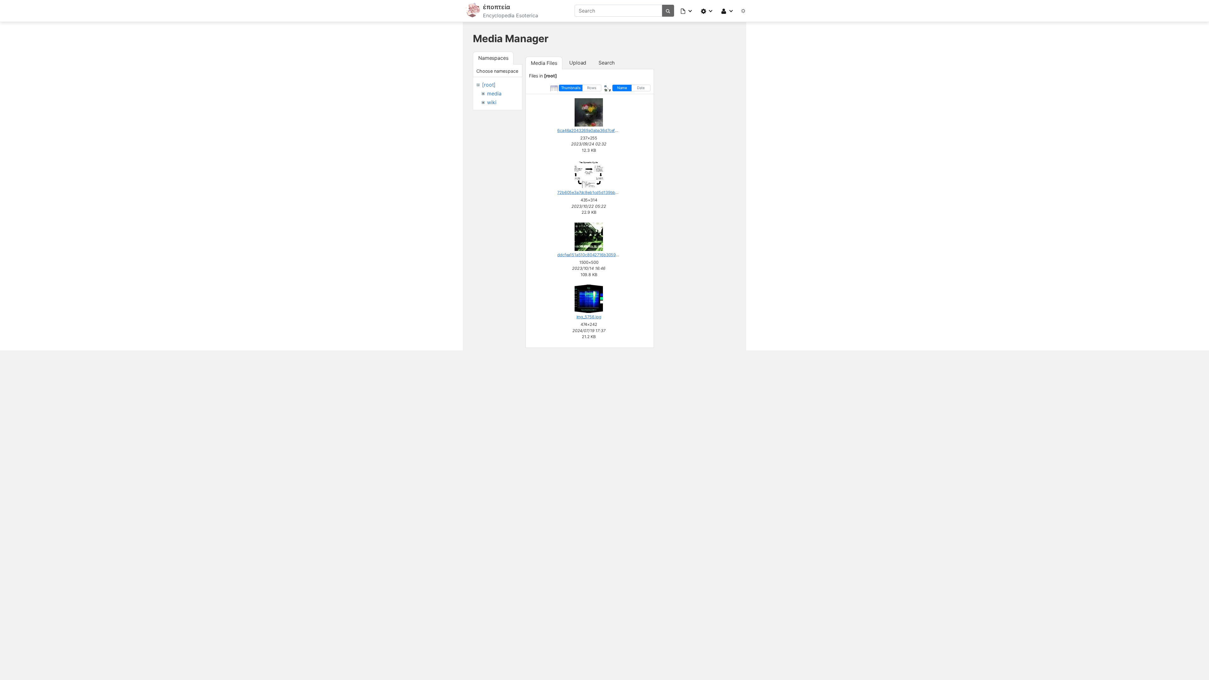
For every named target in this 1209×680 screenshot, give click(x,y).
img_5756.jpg (588, 316)
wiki (491, 102)
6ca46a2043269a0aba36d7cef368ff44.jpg (597, 130)
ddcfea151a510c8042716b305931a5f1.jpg (596, 254)
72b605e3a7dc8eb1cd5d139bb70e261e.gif (597, 192)
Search (607, 63)
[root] (489, 85)
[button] (686, 10)
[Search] (668, 11)
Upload (577, 63)
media (494, 93)
